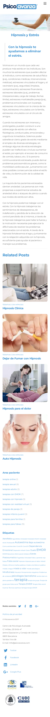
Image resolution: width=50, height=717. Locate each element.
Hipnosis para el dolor (17, 408)
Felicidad (28, 558)
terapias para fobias (12, 524)
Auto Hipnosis (12, 458)
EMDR (41, 550)
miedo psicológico (33, 569)
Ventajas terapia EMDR (29, 588)
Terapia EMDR (25, 584)
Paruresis (18, 572)
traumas (5, 588)
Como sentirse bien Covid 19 (12, 546)
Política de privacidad (12, 614)
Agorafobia (16, 539)
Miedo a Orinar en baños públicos (14, 565)
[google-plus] (36, 606)
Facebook (14, 657)
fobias (5, 561)
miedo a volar (19, 568)
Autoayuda (10, 542)
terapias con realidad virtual (16, 504)
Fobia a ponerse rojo (38, 558)
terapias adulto (10, 489)
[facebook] (25, 606)
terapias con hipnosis (13, 305)
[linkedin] (30, 606)
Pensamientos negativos (30, 572)
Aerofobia (7, 538)
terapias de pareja (11, 509)
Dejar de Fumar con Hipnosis (22, 358)
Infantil (43, 561)
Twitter (13, 650)
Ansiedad (24, 539)
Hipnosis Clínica (13, 308)
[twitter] (19, 606)
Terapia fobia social (39, 584)
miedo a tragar (8, 569)
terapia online (9, 479)
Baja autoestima (36, 542)
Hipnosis (22, 561)
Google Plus (15, 672)
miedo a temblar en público (36, 565)
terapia (20, 579)
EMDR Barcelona (8, 554)
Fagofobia (20, 558)
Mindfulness (8, 572)
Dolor (28, 550)
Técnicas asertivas (15, 588)
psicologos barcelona (24, 575)
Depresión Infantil (19, 550)
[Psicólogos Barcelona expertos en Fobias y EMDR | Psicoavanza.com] (20, 9)
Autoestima (21, 542)
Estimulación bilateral (22, 554)
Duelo (33, 550)
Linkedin (14, 664)
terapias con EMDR (12, 494)
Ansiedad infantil (33, 539)
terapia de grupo (33, 580)
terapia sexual (9, 484)
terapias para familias (13, 519)
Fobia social (12, 561)
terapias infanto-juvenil (13, 514)
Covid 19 (26, 546)
